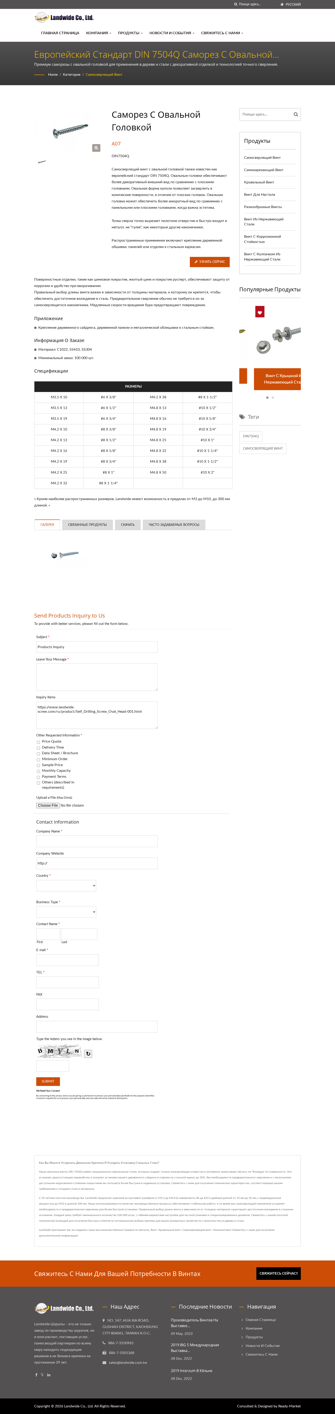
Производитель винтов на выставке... (194, 1322)
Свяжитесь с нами (221, 33)
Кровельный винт (259, 182)
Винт (154, 1230)
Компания (97, 33)
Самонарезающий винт (263, 170)
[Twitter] (42, 1375)
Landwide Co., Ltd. (79, 1406)
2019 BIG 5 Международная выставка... (195, 1347)
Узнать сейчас (212, 261)
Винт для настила (259, 194)
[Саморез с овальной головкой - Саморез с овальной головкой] (96, 148)
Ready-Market (289, 1406)
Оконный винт (222, 1230)
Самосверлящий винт (104, 74)
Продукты (129, 33)
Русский (293, 4)
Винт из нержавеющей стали (263, 221)
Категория (71, 74)
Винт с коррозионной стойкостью (262, 239)
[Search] (296, 114)
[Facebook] (36, 1375)
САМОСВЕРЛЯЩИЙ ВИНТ (263, 448)
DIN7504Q (251, 436)
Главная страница (60, 33)
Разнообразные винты (263, 207)
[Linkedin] (48, 1375)
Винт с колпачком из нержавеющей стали (262, 256)
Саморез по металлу (136, 1230)
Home (53, 74)
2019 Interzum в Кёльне (191, 1370)
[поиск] (235, 4)
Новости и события (170, 33)
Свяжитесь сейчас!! (279, 1273)
